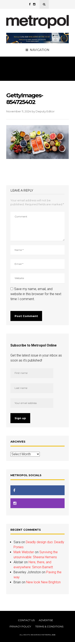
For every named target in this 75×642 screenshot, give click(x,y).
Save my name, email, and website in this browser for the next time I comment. (35, 294)
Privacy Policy (20, 626)
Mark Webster (24, 552)
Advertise (46, 620)
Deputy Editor (45, 111)
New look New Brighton (43, 582)
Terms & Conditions (49, 626)
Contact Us (26, 620)
